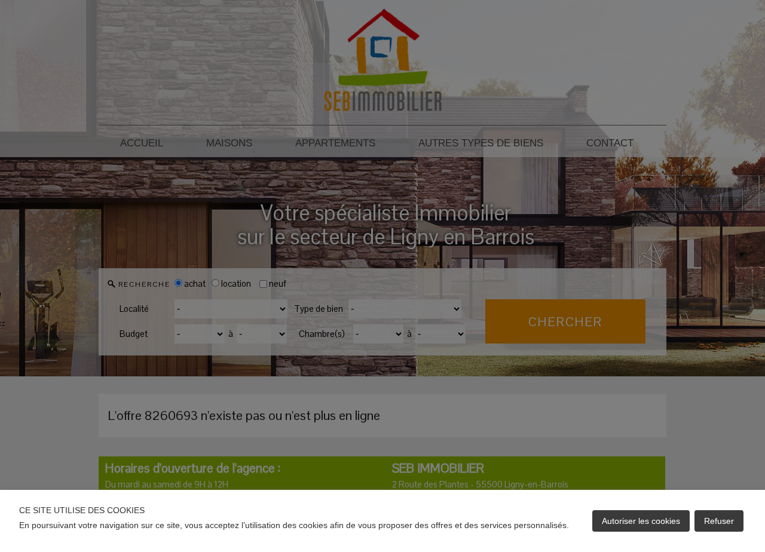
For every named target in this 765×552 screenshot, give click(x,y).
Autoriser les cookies (641, 521)
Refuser (719, 521)
